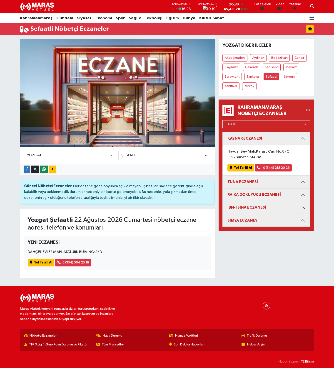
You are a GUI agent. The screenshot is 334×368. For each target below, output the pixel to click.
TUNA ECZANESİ (242, 182)
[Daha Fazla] (52, 169)
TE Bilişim (307, 361)
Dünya (189, 18)
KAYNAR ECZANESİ (244, 138)
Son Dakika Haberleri (189, 344)
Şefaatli (271, 76)
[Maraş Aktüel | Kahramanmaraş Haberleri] (37, 6)
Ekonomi (103, 18)
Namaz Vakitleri (186, 335)
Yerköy (249, 86)
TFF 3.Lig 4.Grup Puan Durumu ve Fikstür (58, 344)
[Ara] (312, 7)
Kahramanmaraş (36, 18)
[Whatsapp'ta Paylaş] (44, 169)
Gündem (64, 18)
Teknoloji (153, 18)
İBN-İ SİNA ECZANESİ (246, 207)
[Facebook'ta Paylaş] (27, 169)
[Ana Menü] (311, 18)
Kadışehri (272, 67)
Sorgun (289, 76)
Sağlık (135, 18)
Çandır (299, 57)
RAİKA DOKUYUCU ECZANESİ (254, 195)
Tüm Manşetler (113, 344)
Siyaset (84, 18)
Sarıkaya (253, 76)
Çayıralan (231, 67)
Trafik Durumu (257, 335)
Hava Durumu (112, 335)
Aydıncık (258, 57)
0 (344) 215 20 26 (276, 167)
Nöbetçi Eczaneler (43, 335)
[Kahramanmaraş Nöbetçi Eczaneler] (308, 110)
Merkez (291, 67)
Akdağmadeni (235, 57)
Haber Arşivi (256, 344)
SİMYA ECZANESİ (243, 220)
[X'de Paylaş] (35, 169)
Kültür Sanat (211, 18)
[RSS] (266, 305)
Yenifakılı (231, 86)
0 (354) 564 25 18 (75, 262)
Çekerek (251, 67)
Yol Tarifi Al (43, 262)
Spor (120, 18)
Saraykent (232, 76)
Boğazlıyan (279, 57)
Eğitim (172, 18)
